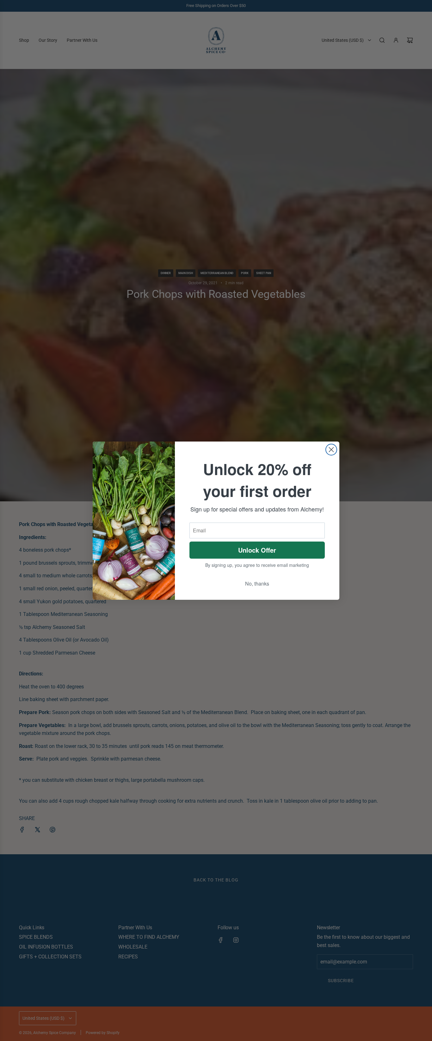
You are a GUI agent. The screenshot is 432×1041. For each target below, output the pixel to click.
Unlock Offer (257, 550)
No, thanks (257, 583)
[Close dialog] (331, 449)
